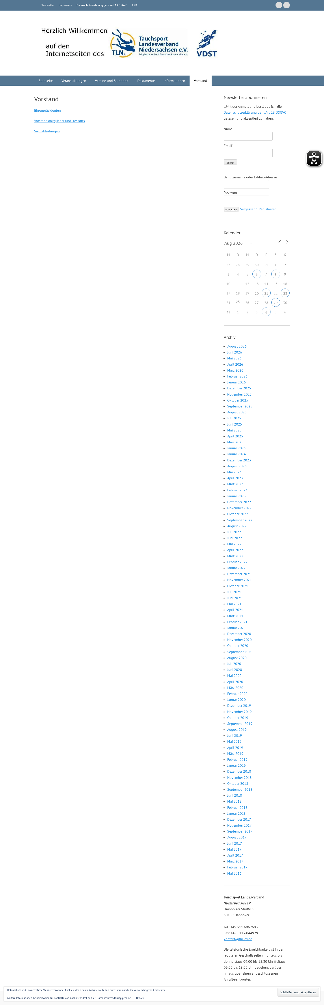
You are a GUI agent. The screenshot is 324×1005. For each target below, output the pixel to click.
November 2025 (239, 394)
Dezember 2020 (239, 633)
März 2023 (235, 484)
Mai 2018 (234, 801)
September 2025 (239, 406)
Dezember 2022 (239, 502)
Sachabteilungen (47, 131)
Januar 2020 (236, 699)
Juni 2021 (234, 598)
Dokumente (146, 80)
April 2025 (235, 436)
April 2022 (235, 550)
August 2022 (237, 526)
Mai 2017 (234, 849)
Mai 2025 (234, 430)
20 (257, 293)
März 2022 (235, 556)
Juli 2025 (234, 418)
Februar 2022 (237, 562)
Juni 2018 (234, 795)
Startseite (46, 80)
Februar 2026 (237, 376)
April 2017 (235, 855)
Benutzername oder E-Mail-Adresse (250, 177)
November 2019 (239, 711)
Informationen (174, 80)
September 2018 (239, 789)
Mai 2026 (234, 358)
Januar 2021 (236, 628)
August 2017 (237, 837)
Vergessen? (248, 209)
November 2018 (239, 777)
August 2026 (237, 346)
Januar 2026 (236, 382)
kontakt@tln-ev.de (238, 939)
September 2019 (239, 723)
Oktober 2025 (237, 400)
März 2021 (235, 616)
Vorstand (200, 80)
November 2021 (239, 579)
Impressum (65, 5)
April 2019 (235, 747)
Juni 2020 (234, 669)
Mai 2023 (234, 472)
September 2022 (239, 520)
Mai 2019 (234, 741)
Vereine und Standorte (111, 80)
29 (276, 303)
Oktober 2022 (237, 514)
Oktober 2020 (237, 645)
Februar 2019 (237, 759)
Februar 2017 (237, 867)
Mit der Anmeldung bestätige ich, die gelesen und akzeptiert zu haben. (255, 112)
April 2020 (235, 681)
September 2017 (239, 831)
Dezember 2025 (239, 388)
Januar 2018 (236, 813)
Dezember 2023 (239, 460)
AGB (134, 5)
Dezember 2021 (239, 574)
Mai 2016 (234, 873)
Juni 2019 (234, 735)
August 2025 (237, 412)
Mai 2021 (234, 604)
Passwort (230, 192)
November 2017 (239, 825)
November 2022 (239, 508)
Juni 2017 (234, 843)
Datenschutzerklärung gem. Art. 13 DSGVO (101, 5)
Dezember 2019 (239, 705)
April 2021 (235, 609)
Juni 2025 (234, 424)
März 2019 (235, 753)
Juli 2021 (234, 592)
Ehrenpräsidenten (47, 110)
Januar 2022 (236, 568)
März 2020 (235, 687)
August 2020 (237, 657)
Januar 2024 (236, 454)
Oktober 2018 (237, 783)
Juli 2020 (234, 663)
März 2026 (235, 370)
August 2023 (237, 466)
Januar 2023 (236, 496)
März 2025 (235, 442)
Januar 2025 (236, 448)
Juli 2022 (234, 532)
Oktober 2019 (237, 717)
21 (266, 293)
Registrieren (268, 209)
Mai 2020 (234, 675)
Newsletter (47, 5)
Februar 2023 (237, 490)
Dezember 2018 (239, 771)
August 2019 (237, 729)
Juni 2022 (234, 538)
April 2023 (235, 478)
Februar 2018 (237, 807)
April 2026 (235, 364)
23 (285, 293)
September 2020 (239, 652)
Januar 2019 (236, 765)
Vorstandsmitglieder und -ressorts (59, 120)
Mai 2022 (234, 544)
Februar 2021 (237, 622)
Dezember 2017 (239, 819)
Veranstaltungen (73, 80)
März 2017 (235, 861)
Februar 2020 (237, 693)
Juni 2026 (234, 352)
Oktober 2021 (237, 586)
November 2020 (239, 639)
